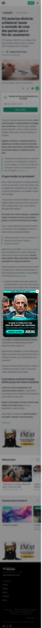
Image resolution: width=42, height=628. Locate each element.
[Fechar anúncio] (37, 291)
